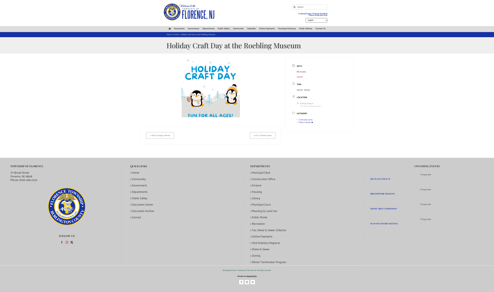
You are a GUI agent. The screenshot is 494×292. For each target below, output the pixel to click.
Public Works (259, 217)
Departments (140, 192)
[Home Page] (170, 28)
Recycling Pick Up (380, 179)
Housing (257, 192)
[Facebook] (61, 242)
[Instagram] (66, 242)
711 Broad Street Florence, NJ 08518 (21, 175)
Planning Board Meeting (384, 223)
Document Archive (143, 211)
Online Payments (262, 237)
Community (139, 179)
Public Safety (139, 198)
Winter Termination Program (269, 262)
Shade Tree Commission (383, 208)
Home (135, 173)
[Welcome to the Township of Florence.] (189, 4)
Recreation (258, 224)
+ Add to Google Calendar (160, 135)
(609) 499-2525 (321, 15)
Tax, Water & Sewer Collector (269, 230)
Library (256, 198)
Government (139, 186)
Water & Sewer (261, 249)
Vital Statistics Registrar (266, 243)
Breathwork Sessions (382, 193)
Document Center (142, 205)
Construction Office (263, 179)
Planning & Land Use (264, 211)
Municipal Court (261, 205)
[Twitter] (71, 242)
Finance (256, 186)
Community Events (305, 119)
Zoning (256, 256)
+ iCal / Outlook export (263, 135)
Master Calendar (305, 122)
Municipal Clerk (261, 173)
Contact (136, 217)
